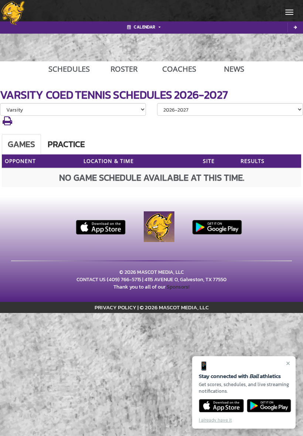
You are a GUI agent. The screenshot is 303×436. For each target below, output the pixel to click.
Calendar (144, 27)
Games (21, 144)
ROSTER (123, 69)
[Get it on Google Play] (269, 405)
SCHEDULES (69, 69)
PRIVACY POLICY (115, 307)
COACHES (179, 69)
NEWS (234, 69)
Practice (66, 144)
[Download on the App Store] (221, 405)
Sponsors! (178, 287)
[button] (7, 123)
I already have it (215, 420)
